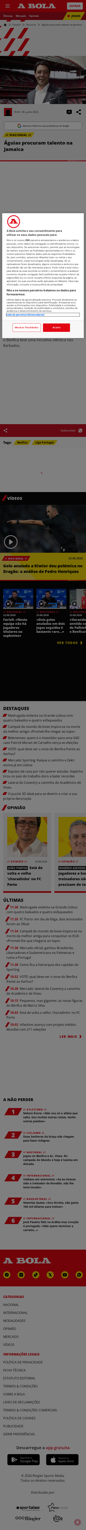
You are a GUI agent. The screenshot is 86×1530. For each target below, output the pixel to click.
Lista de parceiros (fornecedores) (25, 314)
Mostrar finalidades (27, 327)
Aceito (56, 327)
